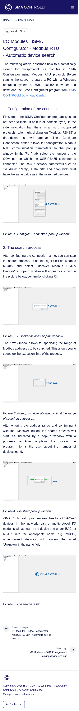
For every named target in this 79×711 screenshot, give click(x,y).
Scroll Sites (9, 689)
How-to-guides (26, 19)
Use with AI (15, 31)
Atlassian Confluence (31, 689)
